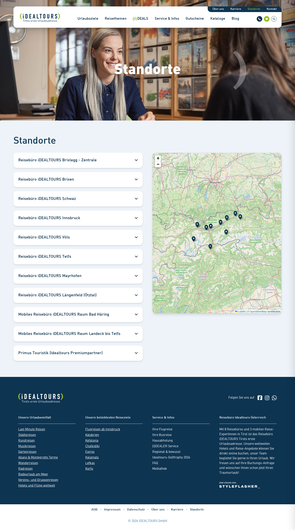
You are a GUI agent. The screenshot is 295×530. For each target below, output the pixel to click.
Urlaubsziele (87, 18)
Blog (235, 18)
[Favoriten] (267, 19)
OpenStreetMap (258, 311)
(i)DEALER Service (165, 446)
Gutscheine (195, 18)
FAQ (155, 463)
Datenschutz (136, 509)
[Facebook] (259, 397)
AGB (94, 509)
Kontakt (272, 9)
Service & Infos (167, 18)
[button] (227, 218)
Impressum (112, 509)
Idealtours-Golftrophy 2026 (171, 457)
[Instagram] (267, 397)
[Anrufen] (259, 19)
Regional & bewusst (166, 452)
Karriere (235, 9)
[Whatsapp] (274, 397)
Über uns (218, 9)
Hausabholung (162, 440)
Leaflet (241, 311)
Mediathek (159, 469)
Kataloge (217, 18)
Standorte (254, 9)
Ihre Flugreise (162, 429)
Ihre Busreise (162, 435)
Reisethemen (115, 18)
